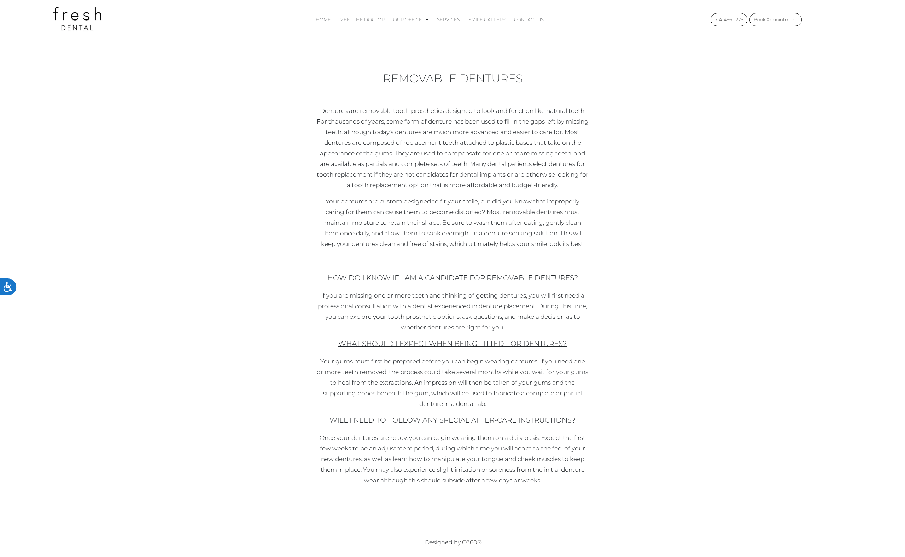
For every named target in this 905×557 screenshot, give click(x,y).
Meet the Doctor (362, 19)
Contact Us (529, 19)
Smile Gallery (487, 19)
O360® (472, 542)
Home (323, 19)
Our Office (407, 19)
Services (448, 19)
